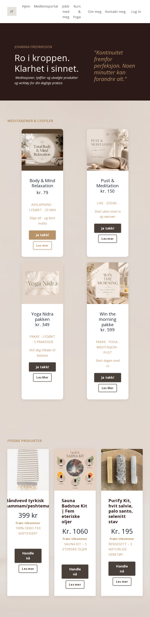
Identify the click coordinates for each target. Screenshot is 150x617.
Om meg (95, 11)
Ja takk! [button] (42, 235)
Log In (136, 11)
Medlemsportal (46, 6)
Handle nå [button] (28, 555)
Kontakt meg (115, 11)
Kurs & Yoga (77, 11)
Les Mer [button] (42, 377)
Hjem (26, 6)
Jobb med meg (65, 11)
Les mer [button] (42, 245)
